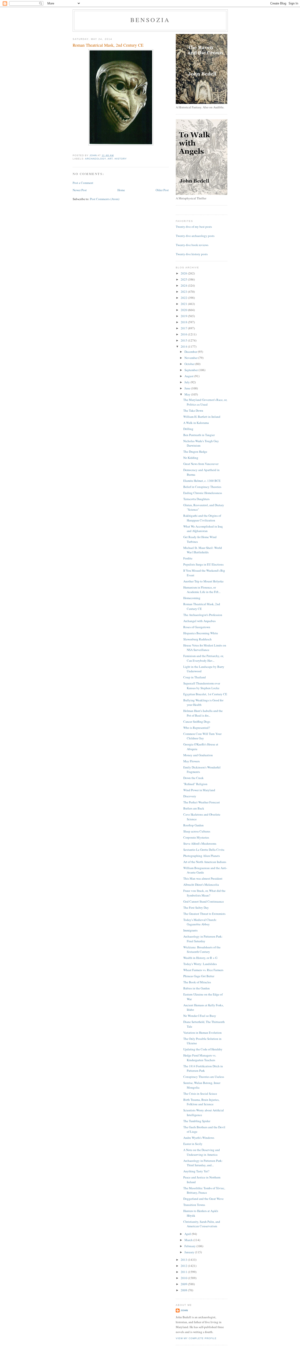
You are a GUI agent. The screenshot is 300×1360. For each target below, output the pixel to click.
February (190, 1246)
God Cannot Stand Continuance (203, 901)
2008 (184, 1290)
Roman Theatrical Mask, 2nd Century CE (201, 606)
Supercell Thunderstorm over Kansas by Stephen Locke (201, 685)
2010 (184, 1278)
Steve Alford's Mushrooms (199, 843)
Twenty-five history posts (192, 254)
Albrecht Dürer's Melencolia (201, 884)
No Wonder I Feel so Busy (199, 1016)
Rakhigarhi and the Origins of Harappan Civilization (202, 517)
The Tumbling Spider (196, 1121)
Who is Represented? (196, 728)
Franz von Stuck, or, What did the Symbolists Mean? (204, 893)
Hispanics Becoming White (200, 633)
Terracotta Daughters (196, 499)
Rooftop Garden (193, 825)
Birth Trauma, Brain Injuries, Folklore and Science (201, 1102)
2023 (184, 291)
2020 (184, 310)
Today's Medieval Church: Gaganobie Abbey (200, 922)
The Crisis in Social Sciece (200, 1093)
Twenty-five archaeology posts (195, 236)
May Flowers (191, 761)
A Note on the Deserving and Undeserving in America (201, 1152)
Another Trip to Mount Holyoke (203, 581)
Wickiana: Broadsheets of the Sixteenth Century (202, 949)
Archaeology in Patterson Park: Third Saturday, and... (203, 1163)
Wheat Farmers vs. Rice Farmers (203, 970)
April (188, 1234)
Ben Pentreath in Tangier (199, 435)
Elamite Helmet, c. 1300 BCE (202, 481)
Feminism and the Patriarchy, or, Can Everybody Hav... (203, 658)
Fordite (187, 558)
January (189, 1252)
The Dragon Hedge (195, 451)
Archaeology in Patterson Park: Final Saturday (203, 938)
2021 (184, 304)
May (187, 394)
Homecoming (191, 598)
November (191, 358)
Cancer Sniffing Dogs (196, 721)
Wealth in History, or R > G (200, 958)
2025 (184, 279)
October (189, 364)
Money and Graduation (198, 755)
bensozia (150, 20)
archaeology (95, 158)
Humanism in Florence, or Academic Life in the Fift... (202, 589)
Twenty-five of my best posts (194, 226)
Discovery (189, 796)
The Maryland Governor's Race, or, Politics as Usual (205, 402)
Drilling (188, 429)
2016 (184, 334)
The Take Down (193, 410)
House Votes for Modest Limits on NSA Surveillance (204, 647)
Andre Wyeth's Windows (198, 1138)
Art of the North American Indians (204, 862)
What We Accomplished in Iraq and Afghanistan (203, 528)
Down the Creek (193, 778)
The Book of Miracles (197, 982)
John (184, 1310)
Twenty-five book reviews (192, 245)
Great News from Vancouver (200, 464)
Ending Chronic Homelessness (202, 493)
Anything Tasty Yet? (196, 1171)
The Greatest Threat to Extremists (204, 914)
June (187, 388)
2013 (184, 1259)
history (121, 158)
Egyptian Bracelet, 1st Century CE (205, 694)
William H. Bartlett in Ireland (201, 416)
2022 (184, 298)
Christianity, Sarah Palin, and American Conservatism (201, 1223)
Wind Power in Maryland (199, 790)
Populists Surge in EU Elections (203, 564)
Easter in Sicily (192, 1144)
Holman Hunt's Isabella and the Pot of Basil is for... (203, 713)
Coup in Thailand (194, 677)
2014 (184, 346)
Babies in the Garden (196, 988)
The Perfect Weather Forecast (201, 802)
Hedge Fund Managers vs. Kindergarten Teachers (199, 1057)
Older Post (162, 190)
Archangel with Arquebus (199, 621)
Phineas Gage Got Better (198, 976)
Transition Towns (194, 1205)
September (191, 370)
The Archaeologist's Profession (202, 615)
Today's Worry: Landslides (200, 964)
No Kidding (190, 458)
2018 (184, 322)
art (110, 158)
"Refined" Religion (195, 784)
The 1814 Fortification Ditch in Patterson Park (203, 1068)
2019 (184, 316)
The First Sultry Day (196, 907)
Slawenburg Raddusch (197, 639)
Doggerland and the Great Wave (203, 1199)
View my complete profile (196, 1338)
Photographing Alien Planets (201, 856)
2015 (184, 340)
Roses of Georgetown (196, 627)
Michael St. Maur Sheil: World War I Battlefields (202, 550)
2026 (184, 273)
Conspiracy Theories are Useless (203, 1077)
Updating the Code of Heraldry (202, 1049)
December (191, 351)
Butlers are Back (193, 808)
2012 (184, 1266)
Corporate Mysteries (196, 837)
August (189, 376)
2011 (184, 1272)
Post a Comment (83, 183)
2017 (184, 328)
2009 (184, 1284)
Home (121, 190)
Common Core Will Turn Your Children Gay (202, 736)
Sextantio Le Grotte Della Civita (203, 849)
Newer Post (80, 190)
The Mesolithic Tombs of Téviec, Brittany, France (204, 1190)
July (187, 382)
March (188, 1240)
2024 (184, 285)
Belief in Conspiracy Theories (202, 487)
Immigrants (190, 930)
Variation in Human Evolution (202, 1032)
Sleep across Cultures (196, 831)
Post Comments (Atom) (104, 199)
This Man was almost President (202, 878)
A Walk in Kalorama (196, 423)
